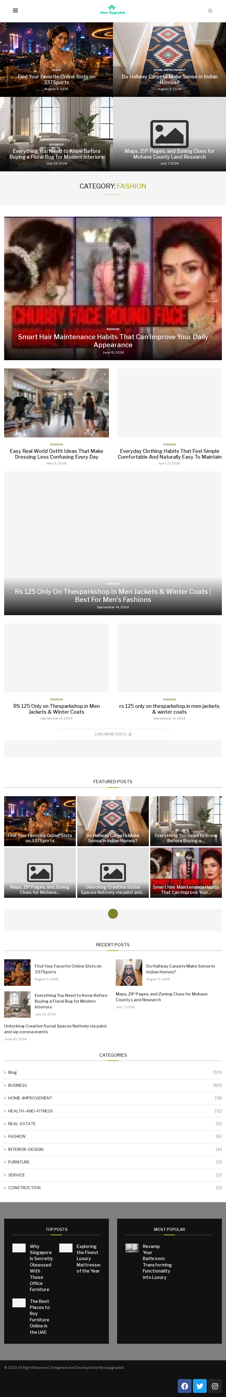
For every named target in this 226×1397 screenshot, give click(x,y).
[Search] (210, 11)
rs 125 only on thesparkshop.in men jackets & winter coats (169, 709)
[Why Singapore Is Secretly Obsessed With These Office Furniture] (19, 1248)
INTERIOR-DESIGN (115, 1149)
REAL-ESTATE (115, 1124)
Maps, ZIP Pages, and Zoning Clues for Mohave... (40, 890)
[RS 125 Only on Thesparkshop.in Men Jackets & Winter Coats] (56, 672)
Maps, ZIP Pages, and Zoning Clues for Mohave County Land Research (170, 154)
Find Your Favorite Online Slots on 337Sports (56, 79)
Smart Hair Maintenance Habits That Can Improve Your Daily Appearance (113, 341)
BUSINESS (115, 1085)
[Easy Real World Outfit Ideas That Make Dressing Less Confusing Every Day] (56, 417)
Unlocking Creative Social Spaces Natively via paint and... (113, 890)
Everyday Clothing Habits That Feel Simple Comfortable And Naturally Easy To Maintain (170, 454)
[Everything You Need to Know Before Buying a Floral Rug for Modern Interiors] (56, 134)
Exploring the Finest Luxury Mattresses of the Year (89, 1259)
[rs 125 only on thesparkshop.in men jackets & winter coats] (169, 672)
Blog (115, 1072)
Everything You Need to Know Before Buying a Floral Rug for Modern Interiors (56, 154)
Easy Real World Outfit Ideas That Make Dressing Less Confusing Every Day (56, 454)
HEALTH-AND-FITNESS (115, 1111)
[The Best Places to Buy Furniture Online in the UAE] (19, 1302)
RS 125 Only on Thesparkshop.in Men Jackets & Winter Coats (56, 709)
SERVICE (115, 1175)
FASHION (115, 1136)
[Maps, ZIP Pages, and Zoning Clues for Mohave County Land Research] (169, 134)
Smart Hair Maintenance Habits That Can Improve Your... (186, 890)
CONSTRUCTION (115, 1188)
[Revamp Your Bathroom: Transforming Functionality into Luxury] (132, 1248)
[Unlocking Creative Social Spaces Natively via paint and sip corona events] (113, 872)
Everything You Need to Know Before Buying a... (186, 838)
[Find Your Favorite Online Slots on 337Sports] (56, 59)
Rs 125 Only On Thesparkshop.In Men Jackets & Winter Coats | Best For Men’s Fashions (113, 596)
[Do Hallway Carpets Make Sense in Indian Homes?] (169, 59)
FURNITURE (115, 1162)
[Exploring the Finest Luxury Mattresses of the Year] (65, 1248)
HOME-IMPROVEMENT (115, 1098)
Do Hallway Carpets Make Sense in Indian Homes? (170, 79)
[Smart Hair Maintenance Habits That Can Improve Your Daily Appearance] (113, 288)
